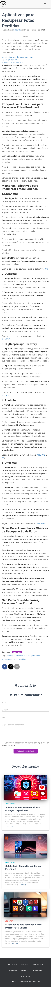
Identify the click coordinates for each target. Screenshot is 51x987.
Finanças (24, 970)
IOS (46, 269)
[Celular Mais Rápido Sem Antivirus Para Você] (25, 846)
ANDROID (6, 339)
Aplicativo (10, 656)
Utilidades (25, 976)
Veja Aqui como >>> (11, 59)
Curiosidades (38, 964)
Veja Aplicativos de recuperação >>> (18, 57)
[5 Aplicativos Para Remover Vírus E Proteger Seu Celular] (25, 905)
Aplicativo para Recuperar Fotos (28, 656)
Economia (13, 970)
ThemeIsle (36, 982)
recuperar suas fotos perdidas (14, 659)
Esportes (25, 964)
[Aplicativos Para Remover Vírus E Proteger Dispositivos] (25, 787)
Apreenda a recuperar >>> (14, 62)
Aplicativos (17, 652)
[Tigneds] (4, 4)
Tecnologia (37, 970)
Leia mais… (10, 826)
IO (3, 458)
